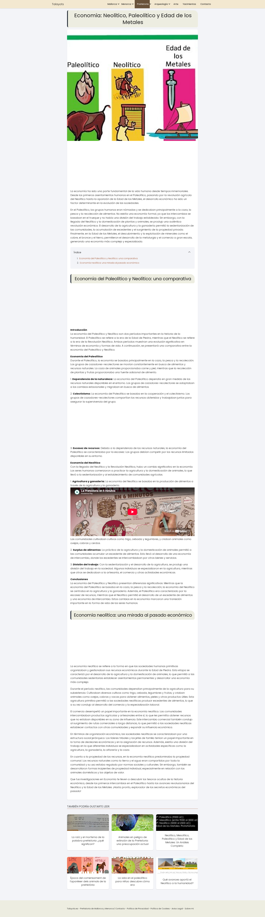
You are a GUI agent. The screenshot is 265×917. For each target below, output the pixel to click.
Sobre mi (189, 908)
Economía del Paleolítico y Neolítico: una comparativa (108, 258)
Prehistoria (143, 4)
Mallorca (112, 4)
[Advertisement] (132, 166)
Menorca (126, 4)
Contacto (205, 4)
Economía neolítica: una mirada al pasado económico (109, 262)
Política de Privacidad (138, 908)
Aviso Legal (177, 908)
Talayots (58, 4)
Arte (175, 4)
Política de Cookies (160, 908)
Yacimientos (189, 4)
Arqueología (161, 4)
